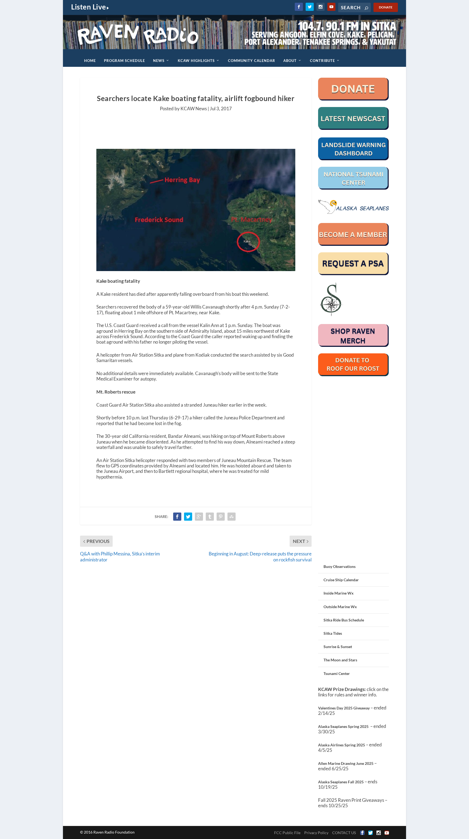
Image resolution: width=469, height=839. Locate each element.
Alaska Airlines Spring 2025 (341, 745)
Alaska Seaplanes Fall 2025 (341, 782)
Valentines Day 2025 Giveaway (344, 708)
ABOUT (290, 60)
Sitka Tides (333, 633)
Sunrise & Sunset (338, 646)
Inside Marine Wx (339, 593)
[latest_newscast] (353, 128)
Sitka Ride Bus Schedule (344, 620)
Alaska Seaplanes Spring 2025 (343, 726)
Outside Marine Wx (340, 606)
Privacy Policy (316, 832)
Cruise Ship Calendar (341, 579)
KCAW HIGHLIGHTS (196, 60)
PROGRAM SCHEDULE (124, 60)
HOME (90, 60)
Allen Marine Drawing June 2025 (345, 763)
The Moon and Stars (340, 660)
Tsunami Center (337, 673)
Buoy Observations (340, 566)
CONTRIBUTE (322, 60)
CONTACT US (344, 832)
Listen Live (88, 6)
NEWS (158, 60)
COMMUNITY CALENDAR (251, 60)
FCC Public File (287, 832)
